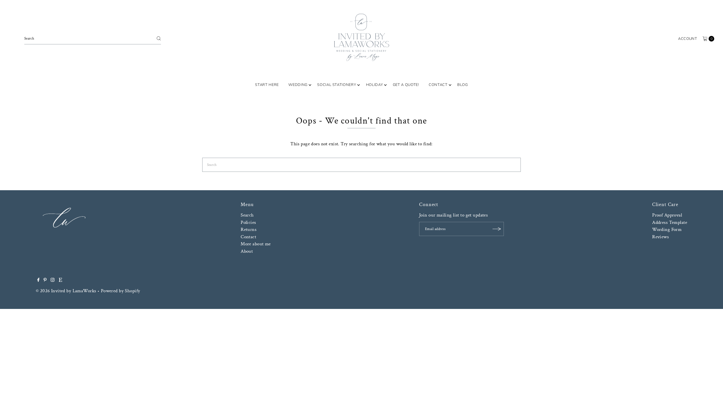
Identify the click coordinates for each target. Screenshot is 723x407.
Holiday (374, 84)
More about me (256, 244)
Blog (462, 84)
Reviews (660, 237)
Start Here (267, 84)
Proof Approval (667, 215)
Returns (248, 229)
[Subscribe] (497, 229)
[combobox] (92, 38)
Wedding (298, 84)
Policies (248, 222)
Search (247, 215)
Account (687, 38)
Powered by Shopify (120, 291)
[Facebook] (38, 280)
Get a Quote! (406, 84)
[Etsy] (60, 280)
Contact (438, 84)
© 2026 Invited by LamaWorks (66, 291)
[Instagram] (53, 280)
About (247, 251)
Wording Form (666, 229)
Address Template (669, 222)
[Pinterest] (45, 280)
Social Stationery (336, 84)
